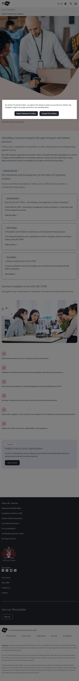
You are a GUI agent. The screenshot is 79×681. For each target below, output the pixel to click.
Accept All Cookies (49, 113)
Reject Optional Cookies (26, 113)
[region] (39, 109)
